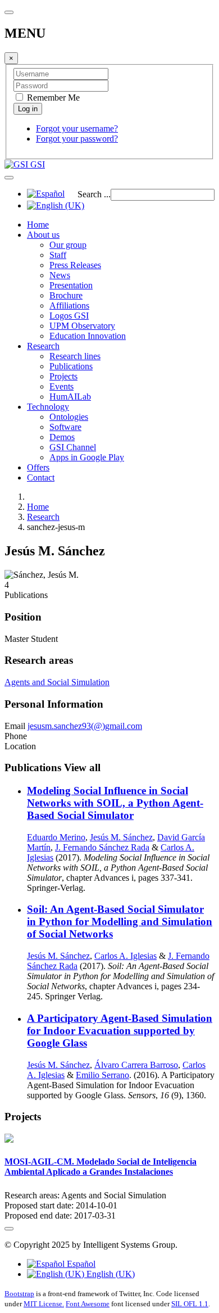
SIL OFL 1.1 (189, 1304)
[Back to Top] (8, 1228)
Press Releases (75, 265)
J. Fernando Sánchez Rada (102, 847)
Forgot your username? (77, 128)
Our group (67, 245)
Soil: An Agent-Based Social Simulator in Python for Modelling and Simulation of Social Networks (119, 921)
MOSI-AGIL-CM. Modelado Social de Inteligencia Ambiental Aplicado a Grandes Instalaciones (100, 1166)
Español (80, 1264)
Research (43, 346)
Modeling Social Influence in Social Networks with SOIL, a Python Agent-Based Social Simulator (115, 803)
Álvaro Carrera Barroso (136, 1065)
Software (65, 427)
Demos (62, 437)
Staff (57, 255)
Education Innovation (87, 336)
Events (61, 386)
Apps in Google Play (86, 457)
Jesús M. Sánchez (121, 837)
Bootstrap (19, 1293)
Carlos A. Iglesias (125, 956)
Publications (71, 366)
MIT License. (44, 1304)
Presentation (71, 285)
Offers (38, 467)
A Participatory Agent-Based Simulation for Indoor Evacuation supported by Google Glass (119, 1030)
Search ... (94, 194)
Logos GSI (69, 315)
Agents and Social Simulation (57, 682)
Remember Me (52, 97)
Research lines (75, 356)
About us (43, 234)
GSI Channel (72, 447)
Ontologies (68, 417)
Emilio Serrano (102, 1075)
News (59, 275)
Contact (40, 477)
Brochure (66, 295)
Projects (63, 376)
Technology (48, 406)
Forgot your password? (77, 138)
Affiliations (69, 305)
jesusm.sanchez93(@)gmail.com (85, 726)
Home (38, 224)
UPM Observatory (82, 325)
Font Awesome (88, 1304)
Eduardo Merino (56, 837)
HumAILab (70, 396)
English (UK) (109, 1274)
